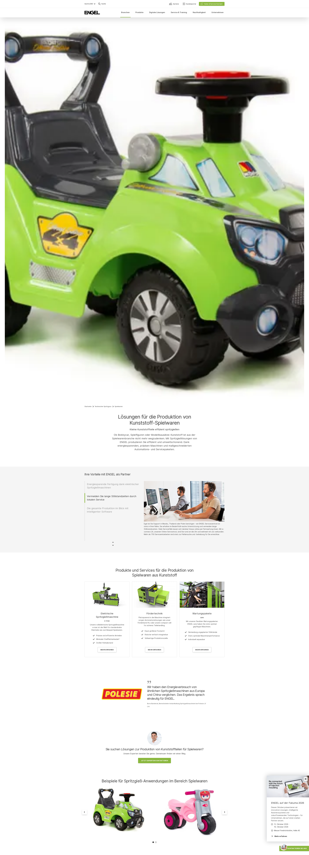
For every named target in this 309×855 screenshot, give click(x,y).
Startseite (87, 406)
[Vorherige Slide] (84, 812)
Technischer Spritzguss (103, 406)
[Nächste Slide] (224, 812)
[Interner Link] (107, 595)
